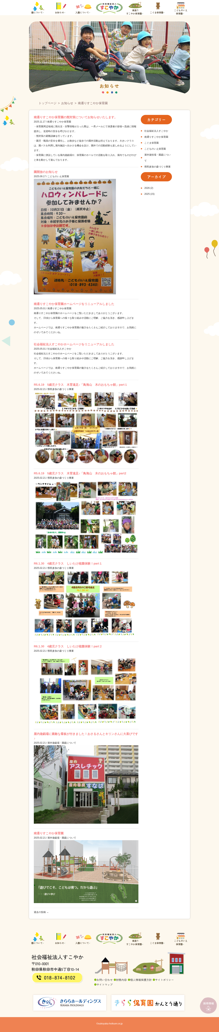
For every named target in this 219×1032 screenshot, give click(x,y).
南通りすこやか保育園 (156, 137)
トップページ (47, 103)
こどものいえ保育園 (155, 149)
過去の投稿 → (41, 912)
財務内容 (121, 980)
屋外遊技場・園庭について (157, 157)
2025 (147, 194)
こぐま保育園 (151, 143)
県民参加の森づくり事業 (157, 166)
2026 (147, 188)
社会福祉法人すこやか (156, 131)
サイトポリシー (164, 980)
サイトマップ (105, 984)
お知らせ (67, 103)
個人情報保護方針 (141, 980)
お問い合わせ (105, 980)
